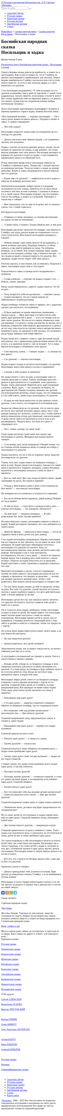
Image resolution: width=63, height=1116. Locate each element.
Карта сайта (13, 1095)
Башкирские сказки (11, 979)
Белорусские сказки (11, 954)
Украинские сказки (10, 949)
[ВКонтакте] (3, 892)
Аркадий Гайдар (15, 13)
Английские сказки (11, 974)
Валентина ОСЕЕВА (11, 1004)
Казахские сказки (10, 969)
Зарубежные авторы (17, 24)
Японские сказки (9, 959)
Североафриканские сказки (15, 1069)
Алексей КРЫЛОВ (10, 1049)
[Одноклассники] (7, 892)
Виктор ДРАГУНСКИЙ (13, 1009)
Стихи (10, 26)
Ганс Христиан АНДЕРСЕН (15, 1029)
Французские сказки (11, 984)
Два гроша (6, 908)
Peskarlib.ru (6, 31)
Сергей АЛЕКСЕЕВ (11, 999)
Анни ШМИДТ (9, 1024)
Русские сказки (14, 16)
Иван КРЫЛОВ (9, 1044)
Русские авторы (15, 21)
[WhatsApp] (11, 892)
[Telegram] (15, 892)
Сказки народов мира (25, 31)
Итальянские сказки (11, 989)
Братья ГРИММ (9, 1019)
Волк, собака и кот (10, 926)
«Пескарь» (6, 1100)
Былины (5, 1064)
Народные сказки (15, 18)
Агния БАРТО (8, 1039)
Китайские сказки (10, 964)
